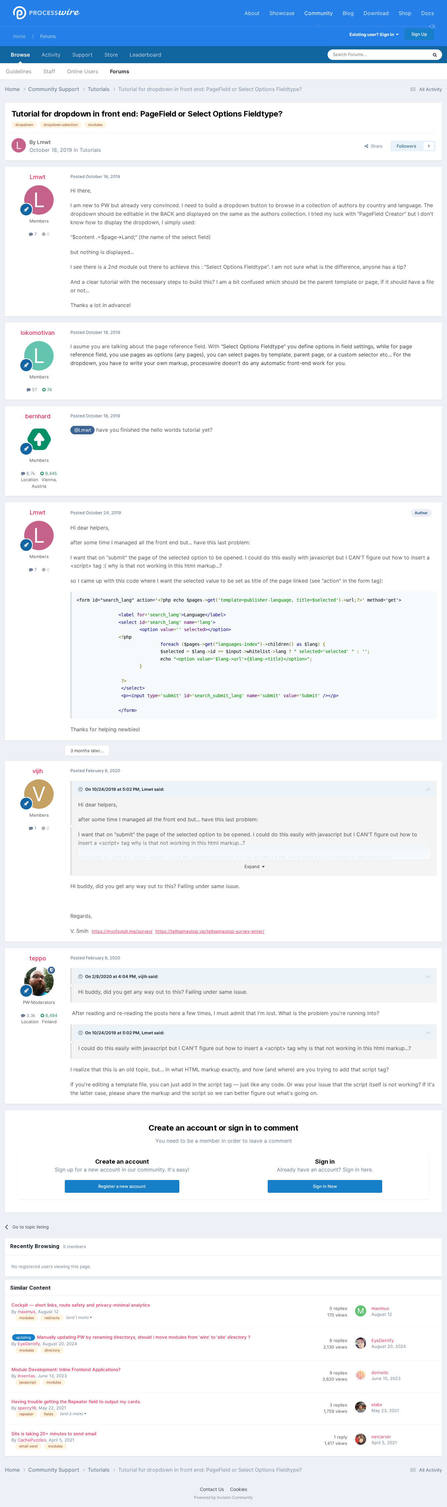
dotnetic (379, 1372)
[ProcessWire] (46, 13)
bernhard (37, 416)
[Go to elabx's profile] (361, 1408)
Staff (49, 71)
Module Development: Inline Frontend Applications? (65, 1369)
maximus (26, 1311)
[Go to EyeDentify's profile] (361, 1344)
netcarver (381, 1436)
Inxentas (26, 1375)
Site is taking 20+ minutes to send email (53, 1433)
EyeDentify (29, 1343)
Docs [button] (427, 13)
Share (375, 146)
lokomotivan (38, 332)
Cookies (238, 1489)
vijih (37, 771)
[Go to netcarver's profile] (361, 1440)
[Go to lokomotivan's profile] (39, 356)
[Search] (435, 54)
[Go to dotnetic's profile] (361, 1376)
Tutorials (90, 150)
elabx (376, 1404)
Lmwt (44, 142)
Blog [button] (348, 13)
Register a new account (122, 1186)
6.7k (30, 473)
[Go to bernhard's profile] (39, 439)
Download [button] (376, 13)
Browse (20, 54)
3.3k (30, 1015)
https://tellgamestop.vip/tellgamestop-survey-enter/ (209, 931)
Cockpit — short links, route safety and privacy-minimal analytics (80, 1305)
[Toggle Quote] (81, 789)
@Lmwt (82, 430)
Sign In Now (325, 1186)
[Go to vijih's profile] (39, 794)
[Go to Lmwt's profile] (18, 145)
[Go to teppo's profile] (39, 981)
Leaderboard (145, 54)
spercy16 (27, 1407)
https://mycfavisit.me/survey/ (122, 931)
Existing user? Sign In (372, 34)
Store (111, 54)
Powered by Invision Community (223, 1497)
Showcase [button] (282, 13)
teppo (37, 958)
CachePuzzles (32, 1440)
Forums (48, 36)
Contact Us (212, 1489)
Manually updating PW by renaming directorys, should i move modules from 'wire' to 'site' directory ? (143, 1337)
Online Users (82, 71)
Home (19, 36)
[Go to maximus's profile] (361, 1311)
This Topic (409, 54)
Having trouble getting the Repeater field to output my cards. (76, 1401)
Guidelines (18, 71)
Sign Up (419, 34)
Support (82, 54)
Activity (51, 54)
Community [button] (318, 13)
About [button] (251, 13)
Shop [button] (405, 13)
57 (34, 389)
